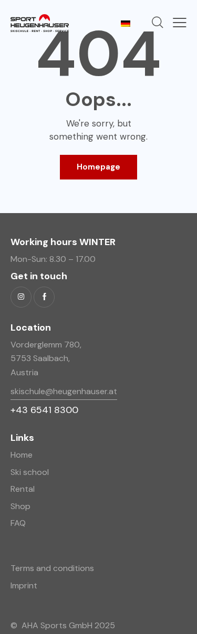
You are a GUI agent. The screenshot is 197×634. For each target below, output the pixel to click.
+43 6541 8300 (44, 410)
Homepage (98, 167)
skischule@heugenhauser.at (64, 391)
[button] (179, 22)
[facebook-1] (44, 297)
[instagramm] (21, 297)
